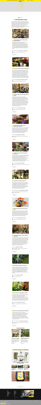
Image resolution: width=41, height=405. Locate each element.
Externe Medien (6, 401)
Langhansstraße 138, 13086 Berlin (24, 190)
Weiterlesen (13, 343)
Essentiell (2, 401)
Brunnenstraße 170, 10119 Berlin (23, 50)
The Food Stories (19, 271)
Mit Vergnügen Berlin (20, 1)
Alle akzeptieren (3, 403)
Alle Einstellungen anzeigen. (3, 402)
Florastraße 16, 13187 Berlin (21, 302)
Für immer (31, 396)
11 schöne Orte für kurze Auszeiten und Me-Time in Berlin (26, 369)
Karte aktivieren (20, 6)
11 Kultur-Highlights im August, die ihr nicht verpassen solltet (20, 368)
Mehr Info (14, 54)
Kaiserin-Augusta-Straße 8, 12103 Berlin (22, 79)
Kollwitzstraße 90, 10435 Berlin (20, 134)
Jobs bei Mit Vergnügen (16, 397)
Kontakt (14, 398)
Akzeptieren (8, 403)
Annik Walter (21, 17)
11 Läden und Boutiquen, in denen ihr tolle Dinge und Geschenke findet (20, 363)
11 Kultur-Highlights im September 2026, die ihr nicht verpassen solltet (14, 369)
